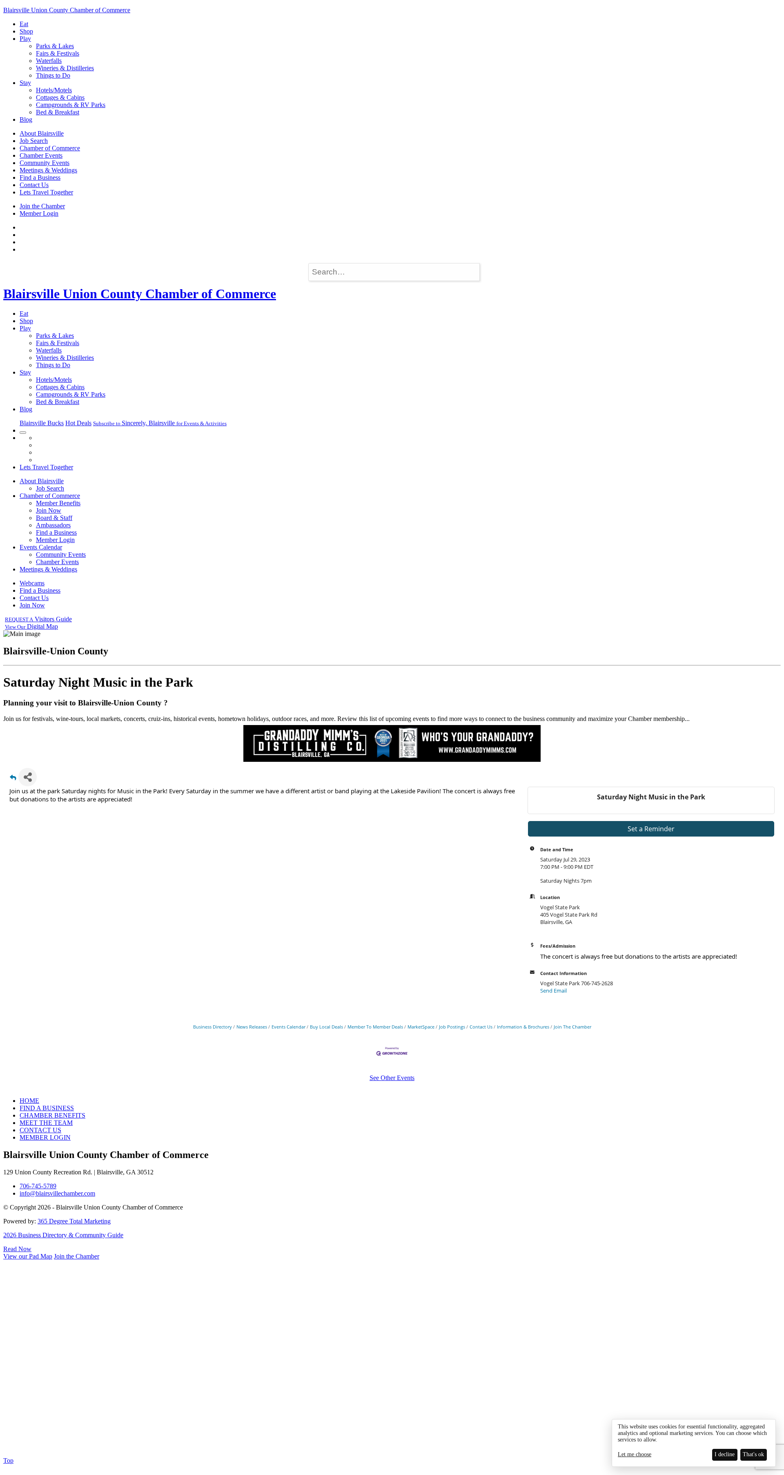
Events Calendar (41, 547)
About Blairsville (42, 133)
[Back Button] (13, 779)
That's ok (753, 1454)
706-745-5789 (38, 1186)
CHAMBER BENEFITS (52, 1115)
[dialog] (694, 1443)
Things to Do (53, 75)
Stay (25, 82)
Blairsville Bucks (42, 423)
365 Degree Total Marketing (74, 1221)
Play (25, 38)
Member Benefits (58, 503)
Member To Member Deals (375, 1027)
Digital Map (31, 626)
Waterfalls (49, 60)
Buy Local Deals (326, 1027)
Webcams (32, 583)
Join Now (48, 510)
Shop (26, 31)
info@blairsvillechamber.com (57, 1193)
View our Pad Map (27, 1256)
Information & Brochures (523, 1027)
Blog (26, 119)
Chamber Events (41, 155)
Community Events (44, 162)
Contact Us (34, 184)
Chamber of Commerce (50, 148)
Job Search (34, 140)
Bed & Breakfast (57, 112)
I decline (725, 1454)
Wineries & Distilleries (65, 68)
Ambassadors (53, 525)
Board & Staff (54, 517)
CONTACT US (40, 1130)
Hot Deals (78, 423)
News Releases (251, 1027)
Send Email (553, 990)
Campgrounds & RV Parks (70, 104)
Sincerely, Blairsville (160, 423)
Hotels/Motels (54, 90)
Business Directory (212, 1027)
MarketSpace (421, 1027)
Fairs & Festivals (57, 53)
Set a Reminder (651, 828)
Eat (24, 23)
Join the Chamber (42, 206)
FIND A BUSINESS (47, 1108)
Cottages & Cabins (60, 97)
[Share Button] (27, 777)
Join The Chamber (572, 1027)
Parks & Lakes (55, 45)
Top (8, 1460)
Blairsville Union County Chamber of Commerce (66, 10)
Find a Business (40, 177)
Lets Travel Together (46, 192)
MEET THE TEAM (46, 1122)
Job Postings (452, 1027)
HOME (29, 1100)
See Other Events (392, 1077)
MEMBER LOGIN (45, 1137)
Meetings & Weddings (48, 170)
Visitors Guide (38, 619)
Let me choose (634, 1454)
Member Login (39, 213)
